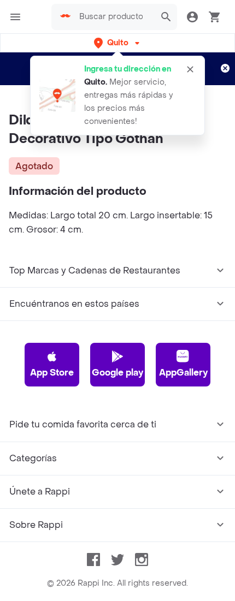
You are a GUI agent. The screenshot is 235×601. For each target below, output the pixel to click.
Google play (117, 372)
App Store (52, 372)
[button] (118, 43)
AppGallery (183, 372)
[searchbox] (114, 17)
